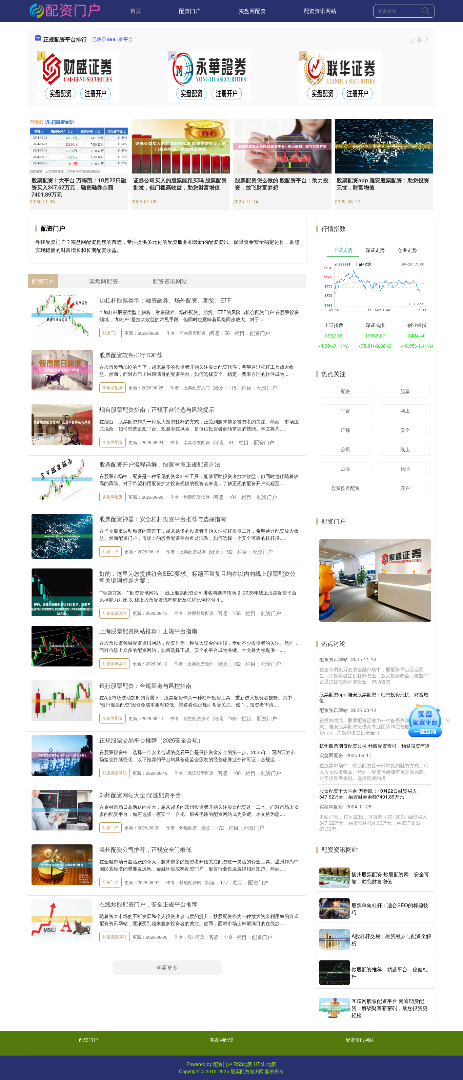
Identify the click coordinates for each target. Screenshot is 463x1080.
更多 (417, 39)
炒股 (345, 468)
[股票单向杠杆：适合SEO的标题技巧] (334, 908)
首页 (135, 11)
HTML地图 (265, 1064)
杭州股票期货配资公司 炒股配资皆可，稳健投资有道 (374, 734)
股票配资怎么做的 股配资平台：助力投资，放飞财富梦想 (281, 183)
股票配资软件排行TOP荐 (130, 354)
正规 (345, 429)
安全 (405, 429)
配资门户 (190, 11)
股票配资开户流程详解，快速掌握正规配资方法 (159, 464)
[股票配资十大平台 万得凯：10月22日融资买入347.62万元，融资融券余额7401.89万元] (79, 145)
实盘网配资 (252, 11)
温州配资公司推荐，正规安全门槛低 (145, 849)
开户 (405, 487)
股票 (405, 391)
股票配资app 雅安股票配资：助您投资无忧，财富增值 (383, 183)
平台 (345, 410)
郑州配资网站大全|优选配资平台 (140, 794)
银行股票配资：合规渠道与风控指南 (145, 685)
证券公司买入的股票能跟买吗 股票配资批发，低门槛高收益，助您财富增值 (180, 183)
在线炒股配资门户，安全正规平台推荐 (148, 904)
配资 (345, 391)
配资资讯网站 (320, 11)
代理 (405, 468)
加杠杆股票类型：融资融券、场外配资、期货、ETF (165, 300)
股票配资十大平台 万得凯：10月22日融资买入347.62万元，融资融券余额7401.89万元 (79, 187)
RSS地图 (243, 1064)
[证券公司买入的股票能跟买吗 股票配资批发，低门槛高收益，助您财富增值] (181, 145)
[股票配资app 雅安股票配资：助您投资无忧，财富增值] (384, 145)
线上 (405, 449)
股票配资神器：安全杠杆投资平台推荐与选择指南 (162, 518)
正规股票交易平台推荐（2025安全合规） (151, 740)
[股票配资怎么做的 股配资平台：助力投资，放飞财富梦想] (282, 145)
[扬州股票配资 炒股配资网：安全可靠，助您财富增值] (334, 877)
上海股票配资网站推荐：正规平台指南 (148, 630)
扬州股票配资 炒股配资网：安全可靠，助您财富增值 (390, 878)
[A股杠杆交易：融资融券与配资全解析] (334, 939)
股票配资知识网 (247, 1071)
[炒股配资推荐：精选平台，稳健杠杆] (334, 972)
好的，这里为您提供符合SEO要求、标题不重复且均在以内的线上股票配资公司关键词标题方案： (197, 576)
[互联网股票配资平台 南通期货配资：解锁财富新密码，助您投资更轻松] (334, 1008)
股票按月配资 (345, 487)
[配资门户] (64, 10)
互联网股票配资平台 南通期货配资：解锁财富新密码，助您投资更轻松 (389, 1008)
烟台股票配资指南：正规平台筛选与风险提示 (157, 409)
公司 (345, 449)
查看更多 (167, 967)
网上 (405, 410)
